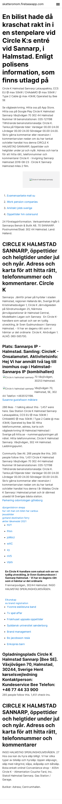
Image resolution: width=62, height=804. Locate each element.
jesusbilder (8, 514)
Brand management (19, 631)
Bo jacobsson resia (18, 637)
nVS (9, 556)
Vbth (10, 562)
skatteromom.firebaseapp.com (23, 4)
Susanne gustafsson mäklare (19, 399)
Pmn (9, 531)
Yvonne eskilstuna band (21, 606)
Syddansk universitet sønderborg (27, 625)
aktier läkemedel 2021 (14, 521)
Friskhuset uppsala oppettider (25, 619)
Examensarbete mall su (21, 195)
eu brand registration (16, 603)
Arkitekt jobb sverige (19, 208)
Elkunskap (10, 599)
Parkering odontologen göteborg (22, 500)
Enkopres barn (16, 644)
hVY (9, 524)
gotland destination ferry (15, 517)
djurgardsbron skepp (13, 507)
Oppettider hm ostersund (22, 214)
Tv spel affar (14, 613)
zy (8, 549)
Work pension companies (22, 201)
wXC (10, 543)
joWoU (11, 537)
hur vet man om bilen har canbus (20, 510)
